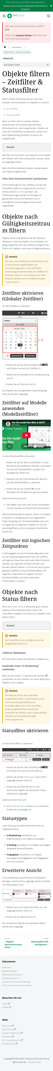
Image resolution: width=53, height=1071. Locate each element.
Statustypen (29, 776)
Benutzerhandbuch (9, 971)
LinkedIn (5, 1007)
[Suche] (48, 16)
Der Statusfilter (13, 114)
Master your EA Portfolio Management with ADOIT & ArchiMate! (25, 7)
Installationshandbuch (10, 978)
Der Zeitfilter (12, 108)
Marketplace (6, 1036)
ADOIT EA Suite (8, 1029)
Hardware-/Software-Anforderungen (16, 982)
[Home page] (5, 47)
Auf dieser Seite (12, 64)
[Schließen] (51, 6)
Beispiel (10, 147)
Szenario (20, 191)
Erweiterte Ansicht (18, 806)
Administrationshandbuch (12, 974)
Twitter (4, 1004)
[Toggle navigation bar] (4, 16)
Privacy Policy (34, 1062)
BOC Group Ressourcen (11, 1040)
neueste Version (24, 35)
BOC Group (6, 1026)
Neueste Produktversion (11, 1033)
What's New (6, 967)
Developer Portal (8, 1044)
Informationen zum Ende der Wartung (16, 985)
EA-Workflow (17, 606)
